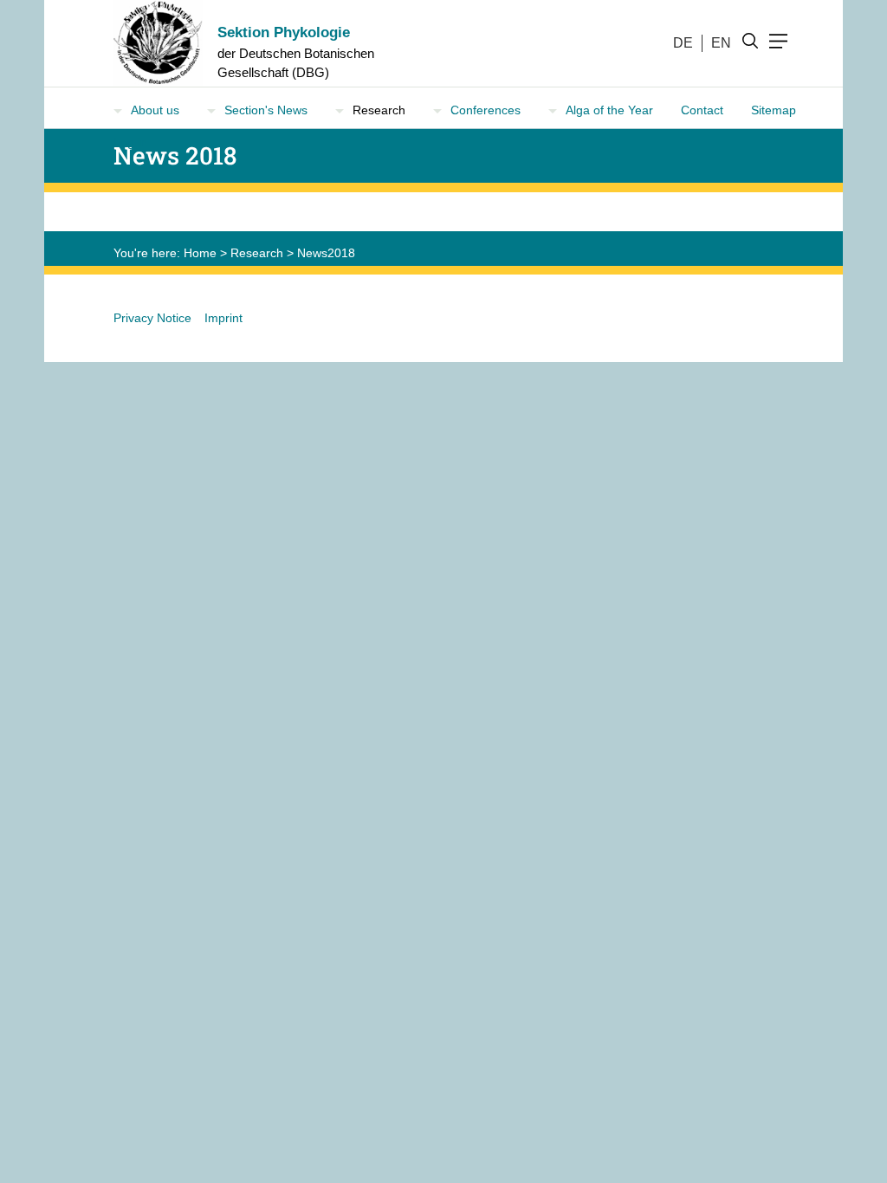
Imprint (223, 318)
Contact (702, 110)
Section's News (266, 110)
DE (683, 43)
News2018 (326, 253)
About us (155, 110)
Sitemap (773, 110)
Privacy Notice (152, 318)
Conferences (485, 110)
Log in (130, 142)
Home (200, 253)
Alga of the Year (609, 110)
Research (256, 253)
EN (721, 43)
